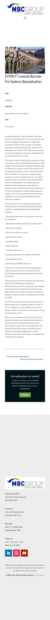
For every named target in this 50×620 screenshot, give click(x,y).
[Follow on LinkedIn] (8, 553)
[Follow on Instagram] (16, 553)
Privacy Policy (39, 575)
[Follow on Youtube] (24, 553)
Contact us (25, 394)
